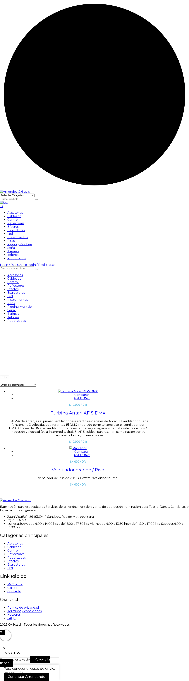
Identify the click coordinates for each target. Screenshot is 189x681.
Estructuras (16, 230)
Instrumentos (17, 237)
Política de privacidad (23, 607)
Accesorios (15, 212)
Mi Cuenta (15, 584)
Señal (11, 248)
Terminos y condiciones (24, 611)
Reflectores (15, 223)
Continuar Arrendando (26, 677)
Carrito (12, 588)
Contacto (14, 591)
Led (10, 233)
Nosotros (13, 614)
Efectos (12, 226)
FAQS (11, 618)
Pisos (11, 241)
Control (13, 219)
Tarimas (13, 251)
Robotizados (16, 258)
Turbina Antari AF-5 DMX (78, 413)
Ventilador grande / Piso (78, 469)
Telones (13, 255)
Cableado (14, 216)
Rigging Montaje (19, 244)
